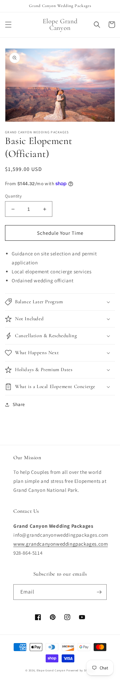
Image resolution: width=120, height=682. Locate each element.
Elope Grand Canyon (51, 670)
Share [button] (19, 404)
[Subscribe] (99, 592)
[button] (8, 24)
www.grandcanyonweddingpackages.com (60, 544)
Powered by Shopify (80, 670)
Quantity (13, 196)
